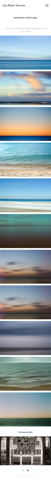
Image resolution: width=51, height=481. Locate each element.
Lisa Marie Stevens (14, 5)
